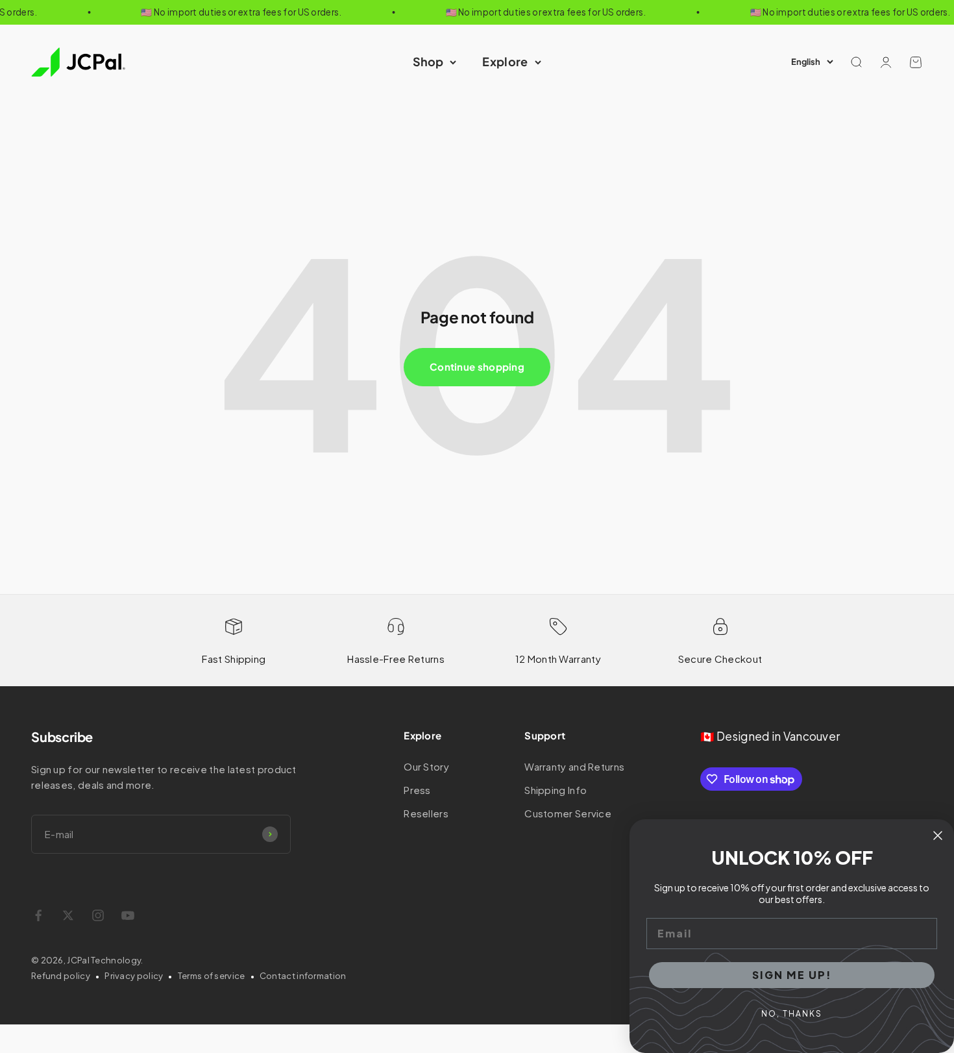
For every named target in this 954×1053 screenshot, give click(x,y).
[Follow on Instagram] (98, 915)
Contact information (303, 976)
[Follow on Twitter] (68, 915)
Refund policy (60, 976)
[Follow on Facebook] (38, 915)
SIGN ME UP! (792, 975)
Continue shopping (477, 366)
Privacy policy (133, 976)
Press (417, 790)
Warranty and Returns (574, 766)
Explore (505, 61)
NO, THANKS (791, 1014)
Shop (428, 61)
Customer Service (567, 813)
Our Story (426, 766)
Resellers (426, 813)
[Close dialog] (938, 835)
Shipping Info (555, 790)
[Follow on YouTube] (128, 915)
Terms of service (211, 976)
